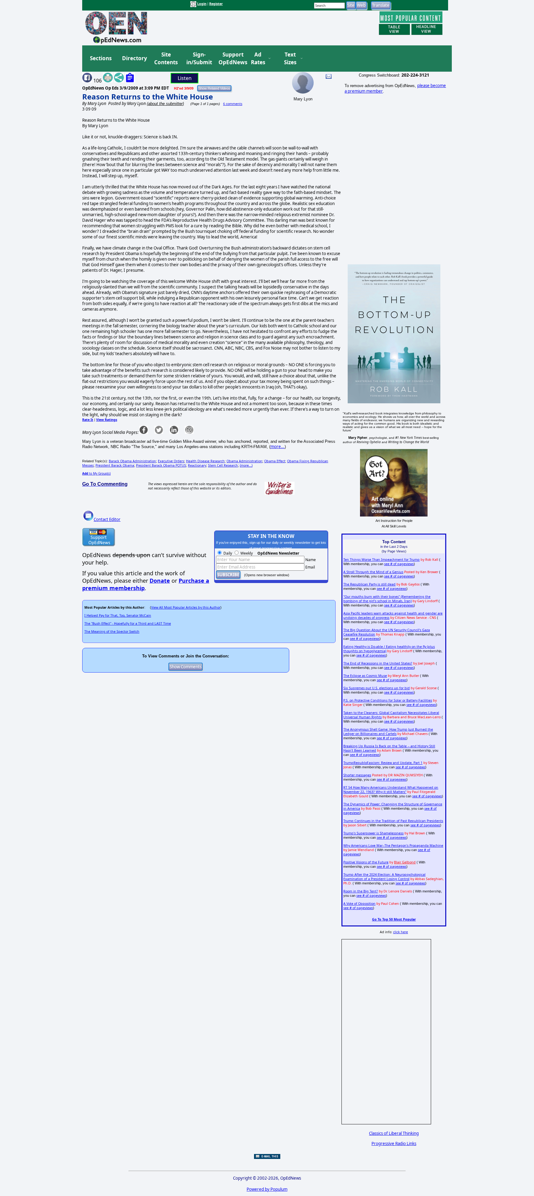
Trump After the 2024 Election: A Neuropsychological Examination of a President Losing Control (384, 876)
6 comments (232, 104)
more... (277, 446)
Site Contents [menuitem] (166, 58)
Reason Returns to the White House (147, 96)
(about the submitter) (165, 103)
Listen (185, 78)
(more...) (246, 465)
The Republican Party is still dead (369, 584)
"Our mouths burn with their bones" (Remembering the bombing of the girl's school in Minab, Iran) (386, 598)
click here (400, 932)
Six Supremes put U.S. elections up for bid (376, 688)
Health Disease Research (205, 461)
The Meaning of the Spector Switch (111, 631)
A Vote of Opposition (359, 903)
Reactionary (197, 465)
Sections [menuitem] (101, 58)
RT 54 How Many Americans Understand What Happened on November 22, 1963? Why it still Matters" (390, 789)
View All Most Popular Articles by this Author (185, 607)
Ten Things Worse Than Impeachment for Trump (381, 559)
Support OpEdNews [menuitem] (230, 58)
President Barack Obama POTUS (161, 465)
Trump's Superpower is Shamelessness (373, 833)
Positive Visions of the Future (365, 862)
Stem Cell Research (223, 465)
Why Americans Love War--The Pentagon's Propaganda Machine (393, 845)
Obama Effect (274, 461)
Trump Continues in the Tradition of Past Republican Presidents (393, 821)
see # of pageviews (399, 564)
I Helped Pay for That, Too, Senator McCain (117, 615)
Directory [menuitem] (134, 58)
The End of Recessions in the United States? (377, 663)
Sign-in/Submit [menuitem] (198, 58)
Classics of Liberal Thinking (394, 1133)
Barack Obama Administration (132, 461)
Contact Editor (107, 519)
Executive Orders (171, 461)
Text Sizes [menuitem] (290, 58)
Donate (160, 580)
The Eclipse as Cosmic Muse (365, 676)
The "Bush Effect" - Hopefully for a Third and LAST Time (127, 623)
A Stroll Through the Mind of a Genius (373, 572)
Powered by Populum (267, 1189)
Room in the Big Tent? (360, 891)
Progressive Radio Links (393, 1143)
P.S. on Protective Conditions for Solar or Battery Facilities (387, 700)
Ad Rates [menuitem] (258, 58)
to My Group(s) (96, 473)
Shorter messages (357, 775)
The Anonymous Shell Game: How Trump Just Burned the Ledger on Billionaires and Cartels (388, 731)
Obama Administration (244, 461)
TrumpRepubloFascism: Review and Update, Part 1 (382, 763)
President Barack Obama (114, 465)
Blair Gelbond (405, 862)
